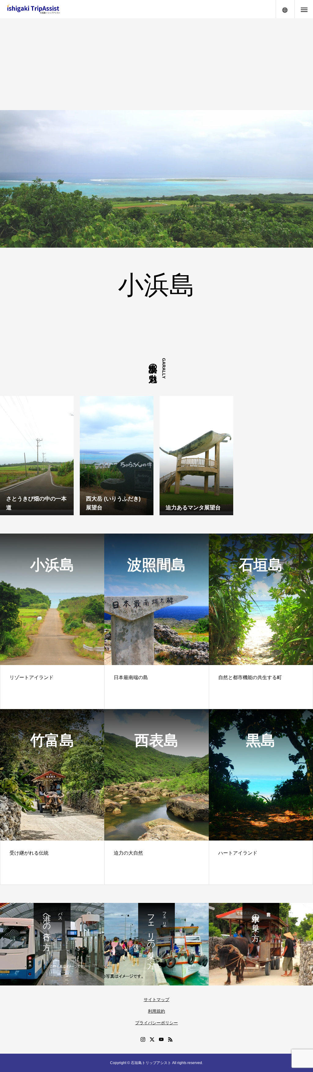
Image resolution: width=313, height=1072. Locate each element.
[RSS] (170, 1039)
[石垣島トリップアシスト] (33, 9)
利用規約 (156, 1011)
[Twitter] (152, 1039)
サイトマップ (156, 999)
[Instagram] (143, 1039)
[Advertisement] (156, 64)
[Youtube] (161, 1039)
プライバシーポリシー (156, 1022)
